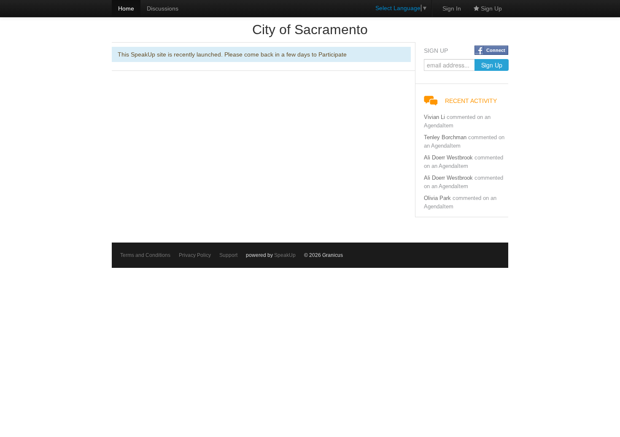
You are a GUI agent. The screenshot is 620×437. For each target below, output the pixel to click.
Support (228, 255)
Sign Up (490, 8)
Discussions (162, 8)
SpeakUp (285, 255)
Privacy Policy (195, 255)
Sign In (451, 8)
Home (126, 8)
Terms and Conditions (145, 255)
